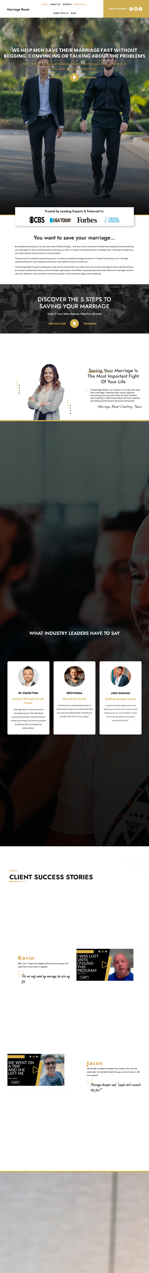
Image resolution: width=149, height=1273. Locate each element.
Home (45, 4)
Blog (73, 13)
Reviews (67, 4)
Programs (79, 4)
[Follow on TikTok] (140, 9)
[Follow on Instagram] (131, 9)
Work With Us (60, 13)
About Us (55, 4)
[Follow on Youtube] (136, 9)
